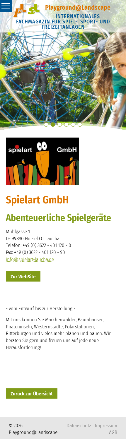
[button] (46, 124)
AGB (113, 432)
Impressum (106, 426)
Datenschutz (79, 426)
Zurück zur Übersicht (32, 394)
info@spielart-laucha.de (30, 259)
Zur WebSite (23, 277)
